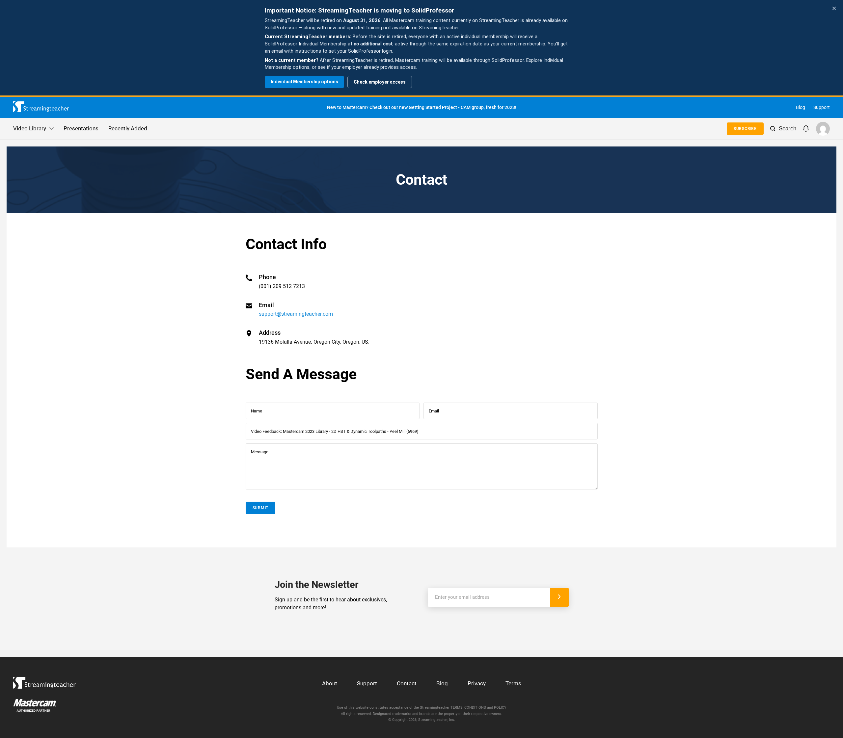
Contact (407, 683)
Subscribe (745, 128)
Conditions (475, 707)
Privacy (477, 683)
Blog (800, 107)
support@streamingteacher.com (296, 314)
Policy (500, 707)
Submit (261, 508)
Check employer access (380, 82)
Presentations (81, 128)
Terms (513, 683)
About (329, 683)
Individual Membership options (304, 81)
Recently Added (127, 128)
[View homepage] (44, 681)
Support (821, 107)
